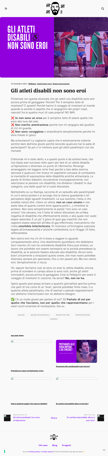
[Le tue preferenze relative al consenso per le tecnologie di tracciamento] (4, 451)
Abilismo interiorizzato (40, 315)
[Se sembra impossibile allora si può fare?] (76, 388)
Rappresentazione (61, 84)
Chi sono (43, 445)
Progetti (66, 445)
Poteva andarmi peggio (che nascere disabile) (29, 404)
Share (54, 418)
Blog (54, 445)
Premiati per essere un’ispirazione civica (27, 371)
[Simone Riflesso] (54, 437)
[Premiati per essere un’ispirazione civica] (31, 353)
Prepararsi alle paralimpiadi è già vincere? (73, 366)
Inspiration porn (44, 84)
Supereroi (54, 319)
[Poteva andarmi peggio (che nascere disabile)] (31, 388)
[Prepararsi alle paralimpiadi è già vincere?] (76, 351)
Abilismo (32, 84)
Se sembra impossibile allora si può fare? (72, 404)
